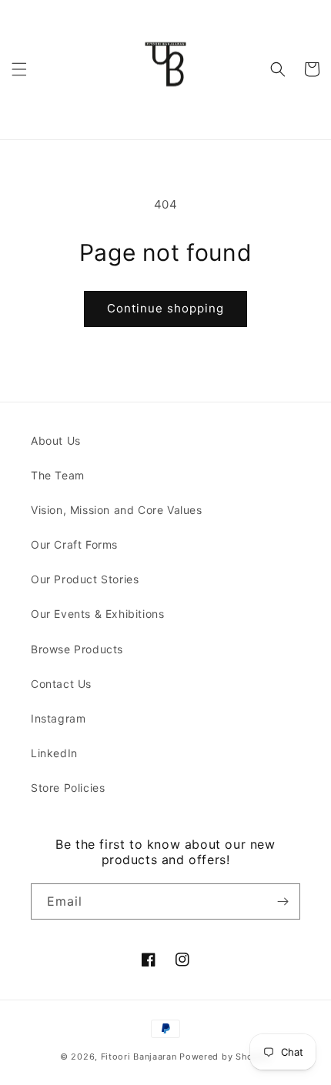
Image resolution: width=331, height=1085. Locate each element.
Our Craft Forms (74, 544)
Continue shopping (165, 308)
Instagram (58, 718)
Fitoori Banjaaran (139, 1056)
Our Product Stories (85, 579)
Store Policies (68, 787)
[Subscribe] (282, 901)
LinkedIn (54, 753)
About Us (56, 440)
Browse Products (77, 649)
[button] (19, 69)
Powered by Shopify (225, 1056)
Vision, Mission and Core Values (116, 509)
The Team (58, 475)
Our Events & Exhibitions (97, 613)
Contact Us (61, 683)
